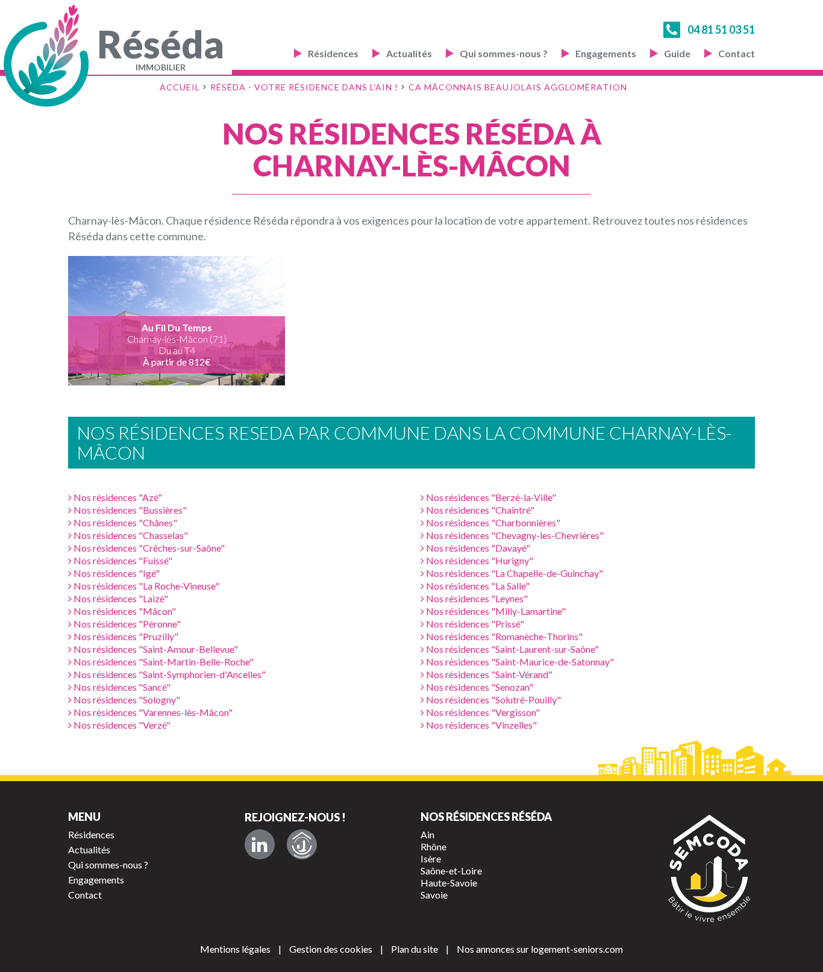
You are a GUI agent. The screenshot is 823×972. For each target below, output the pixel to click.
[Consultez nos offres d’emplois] (302, 844)
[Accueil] (49, 56)
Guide (677, 53)
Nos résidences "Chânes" (124, 522)
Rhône (433, 846)
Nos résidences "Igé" (116, 573)
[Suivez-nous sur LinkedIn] (260, 844)
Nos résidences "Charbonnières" (492, 522)
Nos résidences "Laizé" (120, 598)
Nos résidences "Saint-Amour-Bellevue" (155, 649)
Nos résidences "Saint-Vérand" (488, 674)
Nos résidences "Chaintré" (479, 510)
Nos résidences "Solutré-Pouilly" (492, 699)
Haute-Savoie (449, 882)
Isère (431, 858)
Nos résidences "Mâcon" (124, 611)
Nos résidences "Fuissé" (122, 560)
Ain (427, 834)
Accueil (180, 87)
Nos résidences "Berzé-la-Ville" (490, 497)
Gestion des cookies (330, 949)
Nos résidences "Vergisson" (482, 712)
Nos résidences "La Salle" (477, 585)
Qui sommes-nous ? (504, 53)
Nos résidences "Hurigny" (478, 560)
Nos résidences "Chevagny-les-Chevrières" (514, 535)
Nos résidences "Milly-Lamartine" (495, 611)
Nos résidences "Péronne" (126, 623)
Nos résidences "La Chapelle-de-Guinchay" (513, 573)
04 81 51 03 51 (721, 29)
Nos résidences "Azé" (117, 497)
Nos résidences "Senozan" (478, 687)
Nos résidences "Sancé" (121, 687)
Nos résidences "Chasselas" (130, 535)
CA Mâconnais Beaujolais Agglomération (517, 87)
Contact (736, 53)
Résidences (333, 53)
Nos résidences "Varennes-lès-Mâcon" (152, 712)
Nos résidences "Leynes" (476, 598)
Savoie (434, 894)
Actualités (409, 53)
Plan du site (414, 949)
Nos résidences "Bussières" (129, 510)
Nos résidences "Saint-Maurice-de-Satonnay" (519, 661)
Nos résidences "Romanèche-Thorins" (503, 636)
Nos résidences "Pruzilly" (125, 636)
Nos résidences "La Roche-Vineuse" (145, 585)
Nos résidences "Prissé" (474, 623)
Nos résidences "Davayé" (477, 547)
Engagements (605, 53)
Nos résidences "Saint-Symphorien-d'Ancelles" (169, 674)
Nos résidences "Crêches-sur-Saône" (148, 547)
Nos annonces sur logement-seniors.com (540, 949)
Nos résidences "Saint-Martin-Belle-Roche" (163, 661)
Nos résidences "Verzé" (121, 725)
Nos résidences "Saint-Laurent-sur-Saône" (511, 649)
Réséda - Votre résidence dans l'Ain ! (304, 87)
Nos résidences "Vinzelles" (480, 725)
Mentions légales (235, 949)
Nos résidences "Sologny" (126, 699)
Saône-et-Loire (451, 870)
